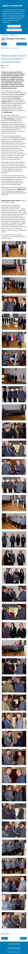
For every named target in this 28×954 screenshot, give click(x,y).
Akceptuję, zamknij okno (14, 26)
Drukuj (23, 938)
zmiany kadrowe (6, 933)
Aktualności (15, 48)
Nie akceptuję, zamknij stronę (14, 29)
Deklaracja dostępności (14, 948)
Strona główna (6, 48)
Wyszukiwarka (21, 44)
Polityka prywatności (14, 943)
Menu (4, 44)
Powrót (4, 938)
